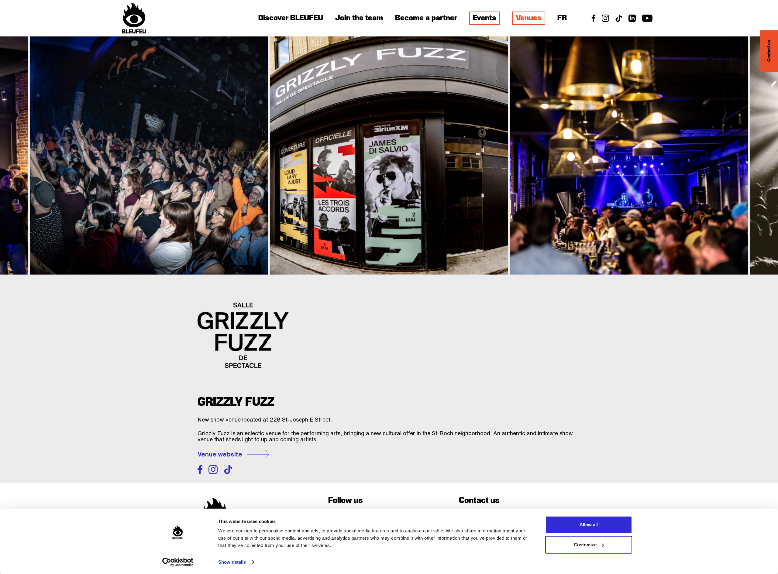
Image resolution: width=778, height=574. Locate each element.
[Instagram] (605, 20)
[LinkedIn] (632, 20)
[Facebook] (593, 20)
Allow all (589, 524)
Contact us (769, 51)
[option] (629, 155)
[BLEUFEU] (134, 18)
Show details (232, 562)
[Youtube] (647, 20)
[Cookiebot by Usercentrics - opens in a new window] (178, 562)
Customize (585, 544)
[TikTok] (618, 20)
